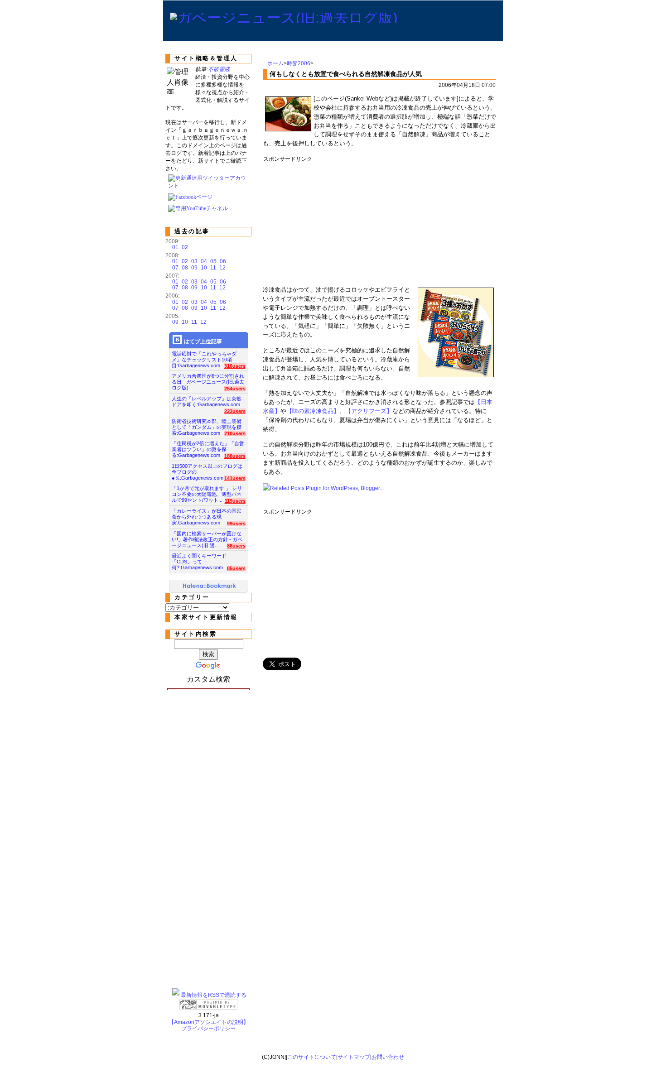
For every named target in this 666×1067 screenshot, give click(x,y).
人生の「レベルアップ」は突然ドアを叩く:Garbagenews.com (206, 401)
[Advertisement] (428, 221)
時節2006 (298, 63)
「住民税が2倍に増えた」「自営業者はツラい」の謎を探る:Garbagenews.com (208, 447)
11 (213, 267)
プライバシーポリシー (208, 1028)
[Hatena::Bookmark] (209, 586)
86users (236, 545)
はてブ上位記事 (203, 341)
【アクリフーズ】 (368, 411)
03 (194, 261)
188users (235, 456)
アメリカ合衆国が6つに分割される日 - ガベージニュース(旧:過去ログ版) (208, 379)
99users (236, 523)
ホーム (275, 63)
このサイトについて (311, 1057)
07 (175, 267)
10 (204, 267)
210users (235, 433)
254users (235, 388)
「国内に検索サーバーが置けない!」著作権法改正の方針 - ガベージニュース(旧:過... (207, 537)
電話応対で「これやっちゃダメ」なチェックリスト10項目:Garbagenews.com (204, 357)
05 (213, 261)
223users (235, 411)
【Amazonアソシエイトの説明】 (209, 1022)
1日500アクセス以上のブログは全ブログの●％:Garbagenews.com (207, 469)
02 (185, 247)
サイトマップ (354, 1057)
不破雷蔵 (219, 69)
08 (185, 267)
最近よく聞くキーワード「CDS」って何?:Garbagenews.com (199, 559)
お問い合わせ (388, 1057)
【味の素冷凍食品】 (312, 411)
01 (175, 247)
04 (204, 261)
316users (235, 366)
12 (222, 267)
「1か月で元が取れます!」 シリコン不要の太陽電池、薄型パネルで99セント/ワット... (207, 491)
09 (194, 267)
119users (235, 501)
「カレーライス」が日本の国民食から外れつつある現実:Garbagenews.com (206, 514)
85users (236, 568)
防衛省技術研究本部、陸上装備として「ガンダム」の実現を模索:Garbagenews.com (206, 424)
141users (235, 478)
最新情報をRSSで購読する (213, 995)
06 (223, 261)
